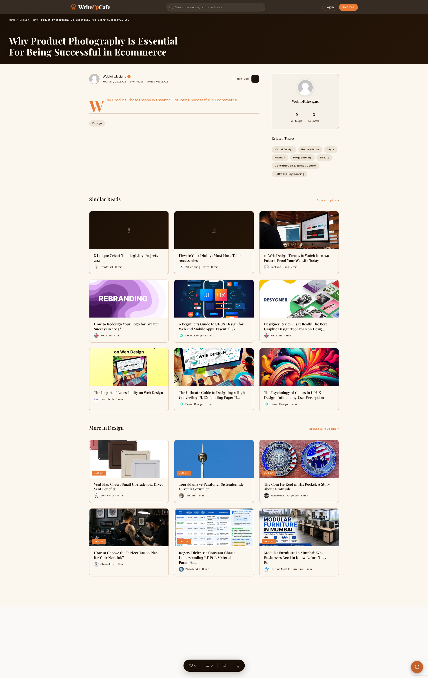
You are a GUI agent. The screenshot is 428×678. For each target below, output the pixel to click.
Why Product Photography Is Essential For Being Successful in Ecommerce (172, 100)
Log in (330, 7)
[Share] (237, 665)
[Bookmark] (224, 665)
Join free (348, 7)
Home (12, 20)
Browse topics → (328, 200)
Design (24, 20)
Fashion (280, 157)
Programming (302, 157)
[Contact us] (417, 667)
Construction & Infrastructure (295, 165)
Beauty (324, 157)
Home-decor (310, 149)
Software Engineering (289, 174)
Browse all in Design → (324, 429)
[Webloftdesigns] (94, 79)
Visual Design (284, 149)
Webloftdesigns (114, 76)
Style (330, 149)
